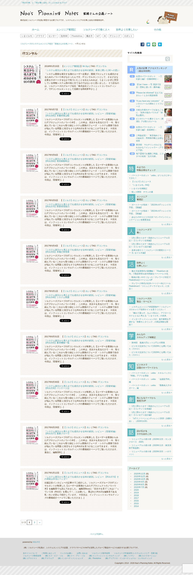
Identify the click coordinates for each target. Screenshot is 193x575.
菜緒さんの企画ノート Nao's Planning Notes (80, 13)
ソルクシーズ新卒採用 (101, 553)
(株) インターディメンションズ (70, 558)
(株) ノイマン (129, 556)
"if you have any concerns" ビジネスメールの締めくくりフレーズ (149, 104)
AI (105, 36)
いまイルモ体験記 (139, 188)
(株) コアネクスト (30, 558)
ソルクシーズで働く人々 (96, 29)
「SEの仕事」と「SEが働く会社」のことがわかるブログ (43, 3)
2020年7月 (139, 487)
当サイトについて (30, 553)
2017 (136, 498)
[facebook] (142, 45)
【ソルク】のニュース (72, 109)
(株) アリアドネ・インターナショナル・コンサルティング (128, 558)
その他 (157, 29)
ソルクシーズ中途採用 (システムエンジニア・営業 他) (136, 553)
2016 (136, 501)
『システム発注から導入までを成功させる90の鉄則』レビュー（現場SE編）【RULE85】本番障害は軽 (80, 114)
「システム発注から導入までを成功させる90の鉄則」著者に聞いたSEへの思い (81, 70)
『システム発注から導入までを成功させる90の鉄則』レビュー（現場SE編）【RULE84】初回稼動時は (80, 160)
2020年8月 (139, 484)
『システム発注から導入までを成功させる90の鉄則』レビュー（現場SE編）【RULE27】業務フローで (80, 432)
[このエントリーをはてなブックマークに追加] (160, 45)
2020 (136, 490)
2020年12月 (139, 473)
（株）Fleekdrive (94, 558)
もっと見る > (166, 224)
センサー (52, 36)
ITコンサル (101, 66)
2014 (136, 506)
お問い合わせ (82, 553)
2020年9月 (139, 482)
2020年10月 (139, 479)
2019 (136, 492)
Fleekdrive (77, 36)
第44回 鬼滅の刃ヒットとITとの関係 (148, 342)
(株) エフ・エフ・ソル (54, 556)
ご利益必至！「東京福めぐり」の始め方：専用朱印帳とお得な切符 (149, 138)
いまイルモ (27, 36)
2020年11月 (139, 476)
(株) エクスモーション (148, 556)
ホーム (35, 29)
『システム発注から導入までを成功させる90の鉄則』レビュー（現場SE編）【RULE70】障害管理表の (80, 205)
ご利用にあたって (48, 553)
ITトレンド (115, 36)
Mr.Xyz (85, 66)
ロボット (128, 36)
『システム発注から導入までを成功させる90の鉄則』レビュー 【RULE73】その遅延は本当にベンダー (81, 478)
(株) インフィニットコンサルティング (104, 556)
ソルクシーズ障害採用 (32, 556)
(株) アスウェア (47, 558)
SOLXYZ (36, 542)
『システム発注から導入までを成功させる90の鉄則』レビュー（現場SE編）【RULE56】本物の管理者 (80, 251)
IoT (98, 36)
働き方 (89, 36)
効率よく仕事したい (127, 29)
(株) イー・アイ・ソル (76, 556)
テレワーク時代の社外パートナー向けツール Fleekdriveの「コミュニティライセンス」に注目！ (150, 286)
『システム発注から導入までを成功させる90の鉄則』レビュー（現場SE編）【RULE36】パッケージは (80, 387)
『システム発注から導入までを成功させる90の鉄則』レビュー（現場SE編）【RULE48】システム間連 (80, 296)
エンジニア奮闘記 (66, 29)
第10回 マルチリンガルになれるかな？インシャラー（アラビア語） (149, 147)
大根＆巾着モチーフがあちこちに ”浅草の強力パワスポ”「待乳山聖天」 (149, 112)
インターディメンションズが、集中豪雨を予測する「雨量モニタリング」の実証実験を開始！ (150, 322)
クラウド (40, 36)
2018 (136, 495)
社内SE (64, 36)
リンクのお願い (66, 553)
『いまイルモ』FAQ (140, 185)
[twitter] (148, 45)
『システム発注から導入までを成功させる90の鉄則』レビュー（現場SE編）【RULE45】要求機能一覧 (80, 341)
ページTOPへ (96, 534)
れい (87, 109)
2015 (136, 503)
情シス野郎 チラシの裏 (142, 192)
